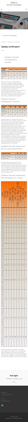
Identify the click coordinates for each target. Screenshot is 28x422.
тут (1, 357)
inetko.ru (14, 2)
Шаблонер (8, 418)
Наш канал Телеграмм (10, 35)
